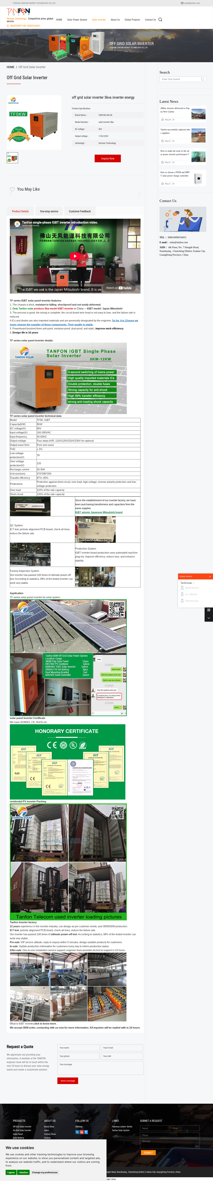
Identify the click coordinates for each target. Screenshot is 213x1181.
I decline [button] (23, 1172)
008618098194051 (173, 237)
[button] (136, 194)
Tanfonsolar (186, 583)
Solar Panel (18, 1134)
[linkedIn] (77, 1131)
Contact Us (150, 19)
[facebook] (86, 1131)
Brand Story (49, 1127)
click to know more (45, 1023)
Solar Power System (77, 19)
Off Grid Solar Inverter (22, 1127)
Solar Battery (18, 1138)
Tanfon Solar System (121, 1130)
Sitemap (78, 1127)
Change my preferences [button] (45, 1172)
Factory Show (50, 1134)
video (46, 1130)
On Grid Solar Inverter (22, 1130)
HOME (59, 19)
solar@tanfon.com (192, 3)
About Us (115, 19)
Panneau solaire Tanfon (122, 1127)
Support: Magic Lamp (106, 1179)
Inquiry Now (107, 158)
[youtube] (82, 1131)
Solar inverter (99, 19)
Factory (47, 1138)
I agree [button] (11, 1172)
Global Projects (132, 19)
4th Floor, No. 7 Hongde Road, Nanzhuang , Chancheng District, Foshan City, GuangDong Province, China (183, 251)
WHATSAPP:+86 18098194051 (25, 25)
